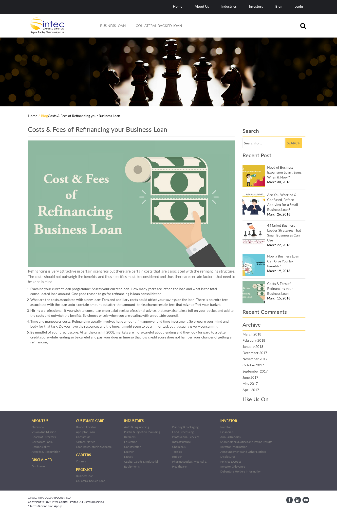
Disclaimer (38, 466)
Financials (226, 432)
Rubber (177, 456)
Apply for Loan (85, 432)
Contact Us (83, 437)
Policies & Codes (230, 461)
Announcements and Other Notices (243, 452)
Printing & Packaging (185, 427)
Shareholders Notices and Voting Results (246, 442)
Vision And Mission (44, 432)
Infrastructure (181, 442)
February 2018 (254, 340)
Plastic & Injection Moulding (142, 432)
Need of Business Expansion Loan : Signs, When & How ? (284, 172)
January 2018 (253, 346)
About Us (202, 6)
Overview (38, 427)
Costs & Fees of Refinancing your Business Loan (280, 288)
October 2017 (253, 365)
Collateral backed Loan (159, 25)
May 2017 (250, 383)
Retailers (129, 437)
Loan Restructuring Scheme (94, 447)
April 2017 (251, 390)
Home (177, 6)
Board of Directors (44, 437)
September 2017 (255, 371)
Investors (256, 6)
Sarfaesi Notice (85, 442)
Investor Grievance (232, 466)
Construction (132, 447)
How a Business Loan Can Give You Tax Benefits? (283, 261)
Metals (128, 456)
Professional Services (185, 437)
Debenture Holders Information (241, 471)
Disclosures (227, 456)
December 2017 (255, 353)
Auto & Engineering (136, 427)
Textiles (177, 452)
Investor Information (233, 447)
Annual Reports (230, 437)
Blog (278, 6)
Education (130, 442)
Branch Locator (86, 427)
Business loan (113, 25)
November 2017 (255, 359)
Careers (81, 461)
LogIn (299, 6)
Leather (129, 452)
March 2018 (252, 334)
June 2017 (250, 377)
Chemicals (179, 447)
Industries (229, 6)
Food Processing (183, 432)
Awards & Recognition (46, 452)
